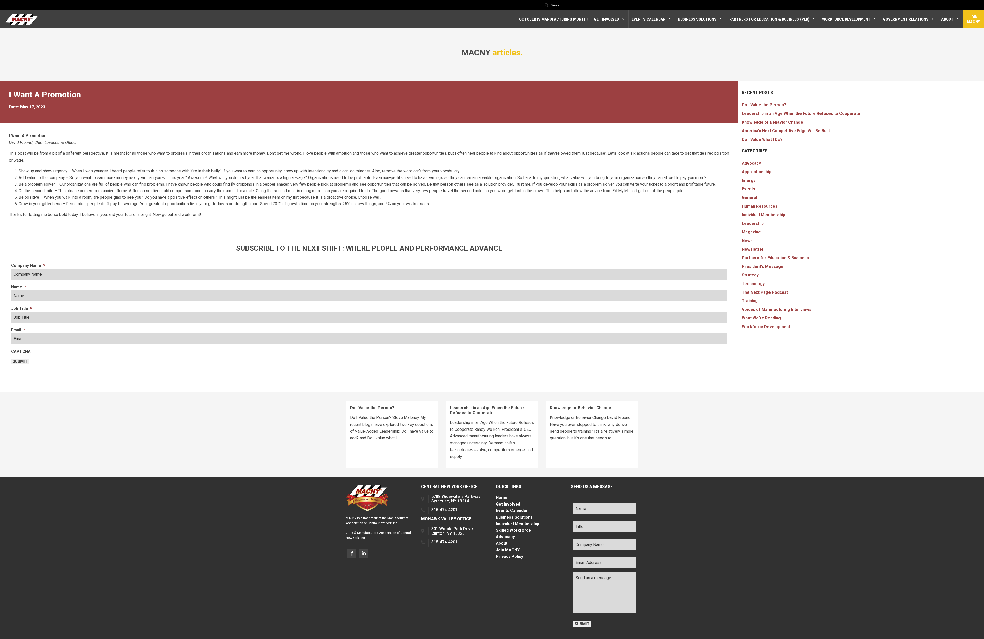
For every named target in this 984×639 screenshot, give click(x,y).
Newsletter (753, 249)
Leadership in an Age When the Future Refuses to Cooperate (801, 113)
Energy (748, 180)
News (747, 240)
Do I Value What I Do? (762, 139)
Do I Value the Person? (764, 104)
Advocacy (751, 163)
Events (748, 188)
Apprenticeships (758, 171)
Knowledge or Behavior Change (772, 122)
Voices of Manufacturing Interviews (777, 309)
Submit (20, 361)
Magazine (751, 231)
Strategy (750, 275)
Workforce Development (766, 326)
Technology (753, 283)
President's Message (762, 266)
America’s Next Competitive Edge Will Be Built (786, 130)
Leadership (753, 223)
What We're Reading (761, 318)
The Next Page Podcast (765, 292)
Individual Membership (763, 214)
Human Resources (759, 206)
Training (750, 300)
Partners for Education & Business (775, 257)
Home (501, 497)
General (749, 197)
